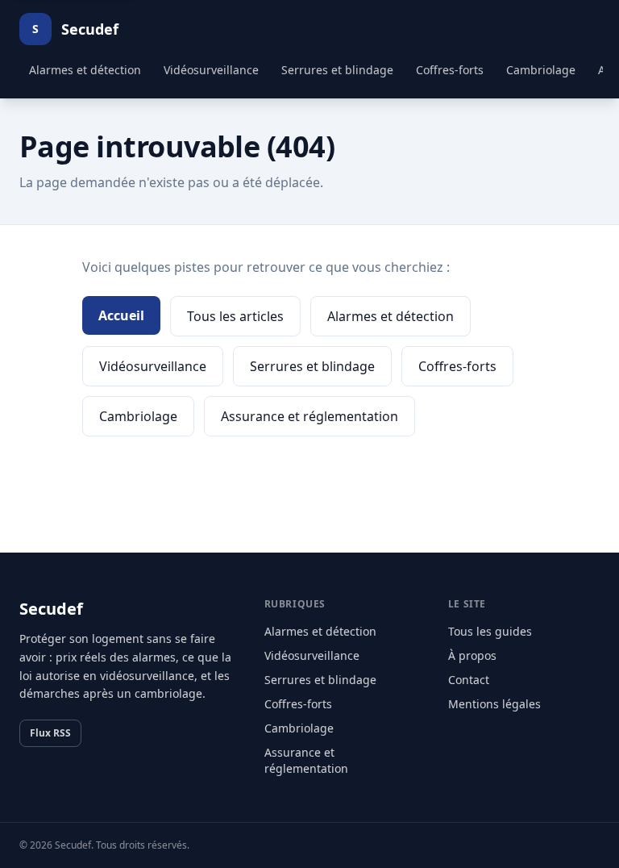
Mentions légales (494, 704)
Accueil (121, 315)
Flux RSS (50, 733)
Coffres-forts (450, 69)
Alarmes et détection (85, 69)
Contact (468, 679)
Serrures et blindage (337, 69)
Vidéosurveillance (211, 69)
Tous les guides (490, 631)
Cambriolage (540, 69)
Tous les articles (235, 316)
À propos (472, 655)
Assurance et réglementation (309, 416)
